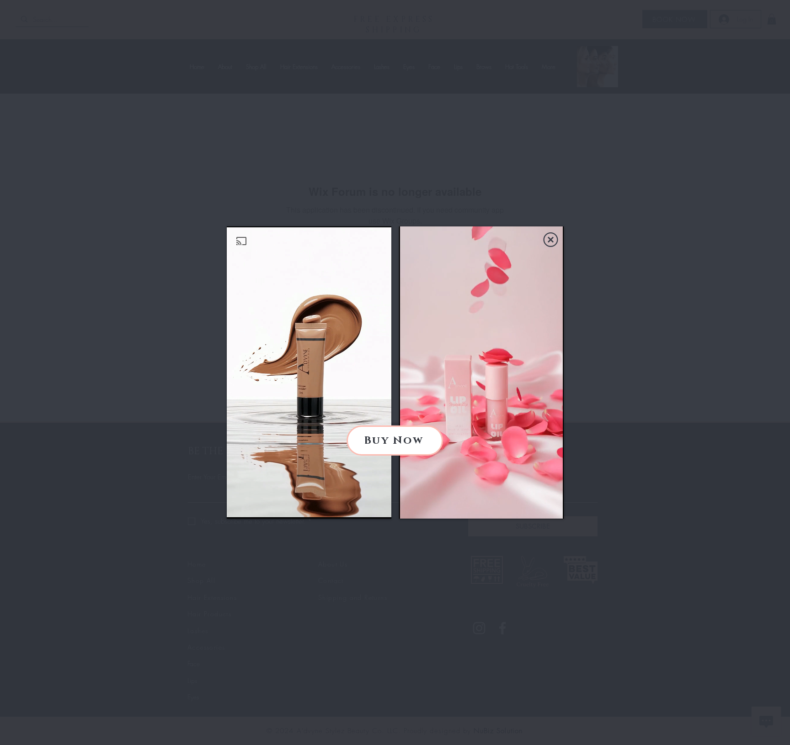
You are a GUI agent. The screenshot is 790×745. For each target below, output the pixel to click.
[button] (550, 239)
